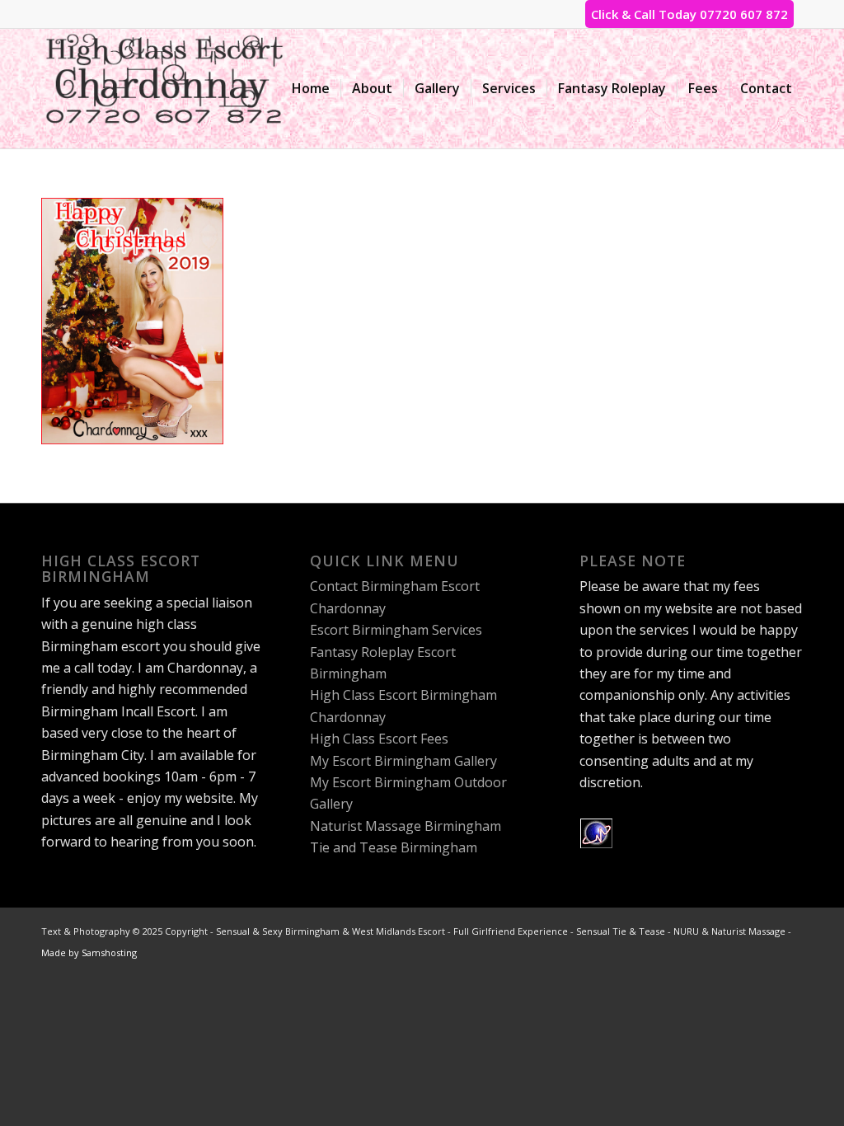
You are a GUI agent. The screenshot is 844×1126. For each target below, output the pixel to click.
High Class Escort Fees (379, 739)
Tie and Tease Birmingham (393, 847)
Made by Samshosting (89, 952)
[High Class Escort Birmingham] (164, 88)
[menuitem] (310, 88)
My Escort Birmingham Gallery (403, 761)
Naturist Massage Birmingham (405, 826)
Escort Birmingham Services (396, 630)
